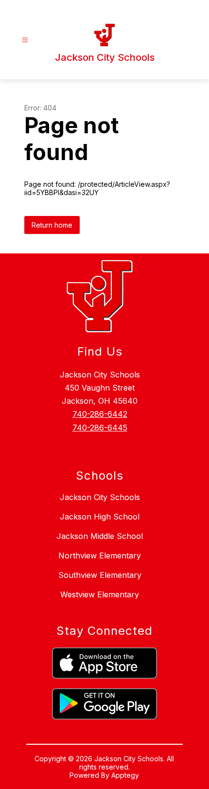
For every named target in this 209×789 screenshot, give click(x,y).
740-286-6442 (99, 414)
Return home (52, 225)
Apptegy (125, 775)
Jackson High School (99, 516)
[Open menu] (25, 40)
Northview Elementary (99, 555)
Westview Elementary (99, 594)
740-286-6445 (99, 427)
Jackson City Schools (100, 497)
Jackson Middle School (99, 536)
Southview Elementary (99, 575)
